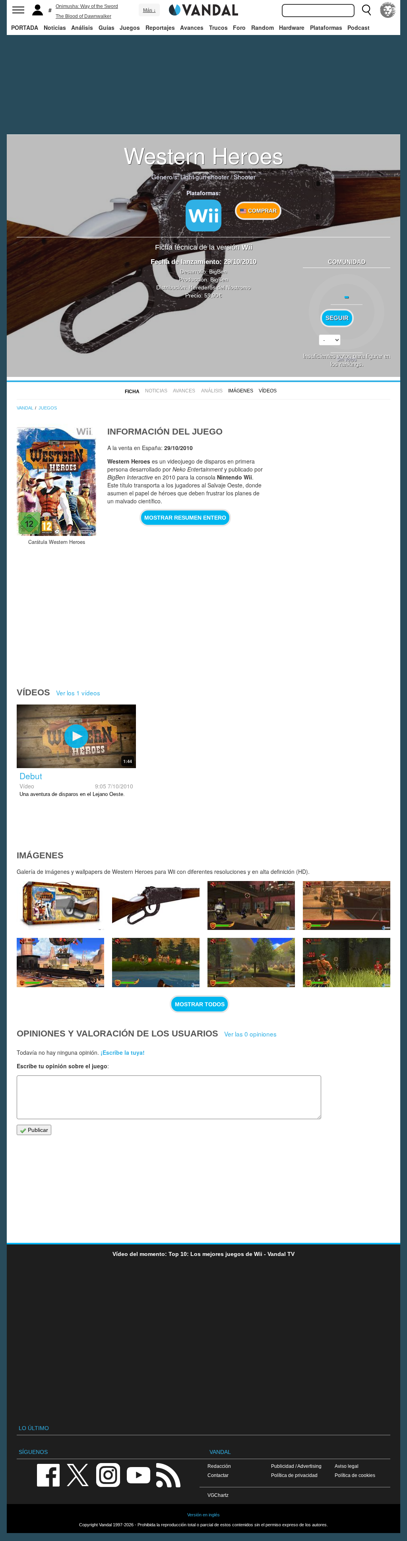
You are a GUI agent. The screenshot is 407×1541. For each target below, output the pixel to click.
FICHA (132, 391)
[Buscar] (366, 10)
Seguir (337, 318)
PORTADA (24, 27)
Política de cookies (355, 1475)
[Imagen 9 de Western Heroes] (346, 962)
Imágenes (240, 391)
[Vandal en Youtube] (138, 1474)
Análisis (82, 27)
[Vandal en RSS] (168, 1474)
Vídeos (268, 391)
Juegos (130, 27)
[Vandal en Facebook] (48, 1474)
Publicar (37, 1130)
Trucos (218, 27)
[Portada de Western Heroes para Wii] (56, 480)
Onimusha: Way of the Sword (87, 6)
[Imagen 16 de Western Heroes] (60, 905)
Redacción (219, 1466)
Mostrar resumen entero (185, 517)
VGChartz (218, 1495)
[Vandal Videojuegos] (203, 9)
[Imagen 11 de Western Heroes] (156, 962)
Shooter (245, 176)
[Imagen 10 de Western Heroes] (251, 962)
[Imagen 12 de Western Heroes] (60, 962)
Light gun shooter (204, 176)
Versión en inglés (203, 1514)
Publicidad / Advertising (296, 1466)
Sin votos (347, 358)
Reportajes (160, 27)
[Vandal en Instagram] (108, 1474)
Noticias (55, 27)
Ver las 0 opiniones (250, 1033)
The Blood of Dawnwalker (83, 16)
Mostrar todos (200, 1004)
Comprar (261, 211)
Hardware (291, 27)
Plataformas (326, 27)
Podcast (358, 27)
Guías (106, 27)
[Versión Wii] (203, 215)
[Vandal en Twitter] (78, 1474)
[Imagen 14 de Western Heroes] (251, 905)
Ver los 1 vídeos (78, 692)
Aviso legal (347, 1466)
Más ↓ (149, 10)
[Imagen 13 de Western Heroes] (346, 905)
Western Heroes (203, 155)
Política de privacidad (294, 1475)
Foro (239, 27)
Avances (192, 27)
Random (262, 27)
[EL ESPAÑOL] (388, 10)
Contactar (218, 1475)
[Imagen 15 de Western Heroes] (156, 905)
